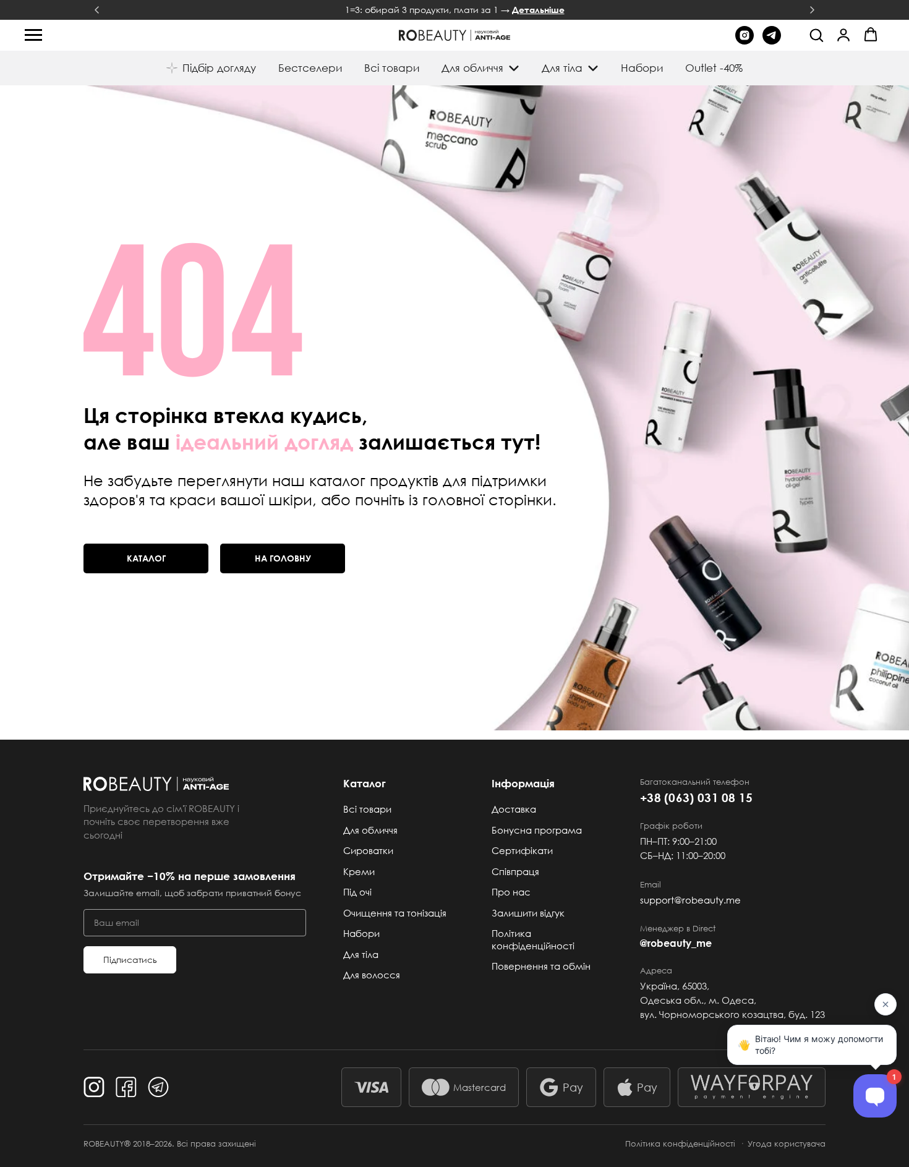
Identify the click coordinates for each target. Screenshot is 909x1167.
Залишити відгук (528, 912)
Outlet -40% (714, 68)
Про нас (511, 891)
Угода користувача (787, 1143)
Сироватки (368, 850)
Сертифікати (522, 850)
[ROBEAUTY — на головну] (194, 784)
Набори (642, 68)
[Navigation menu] (33, 35)
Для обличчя (370, 830)
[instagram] (744, 41)
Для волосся (371, 974)
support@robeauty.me (690, 899)
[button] (816, 34)
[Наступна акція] (812, 10)
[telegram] (771, 41)
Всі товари (391, 68)
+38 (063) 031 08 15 (696, 797)
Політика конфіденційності (533, 939)
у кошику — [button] (454, 10)
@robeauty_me (676, 943)
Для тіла (360, 954)
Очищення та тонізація (394, 912)
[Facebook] (126, 1087)
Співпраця (515, 871)
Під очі (357, 891)
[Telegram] (158, 1087)
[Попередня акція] (97, 10)
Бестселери (310, 68)
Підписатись (130, 959)
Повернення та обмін (541, 966)
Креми (359, 871)
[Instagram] (94, 1087)
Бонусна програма (537, 830)
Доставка (514, 808)
